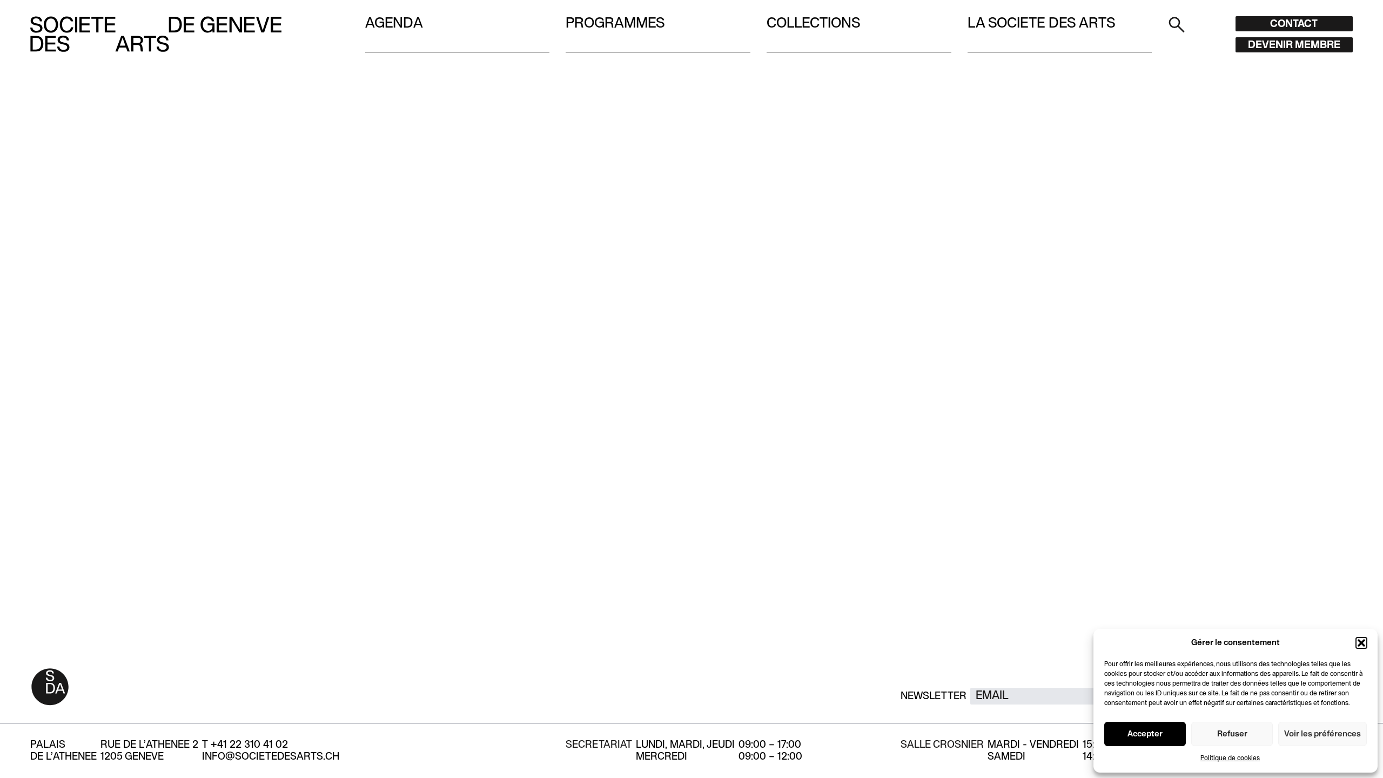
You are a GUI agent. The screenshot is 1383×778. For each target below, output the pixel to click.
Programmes (615, 23)
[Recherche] (1177, 24)
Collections (813, 23)
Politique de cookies (1230, 758)
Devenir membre (1294, 45)
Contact (1294, 24)
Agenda (394, 23)
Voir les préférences (1322, 734)
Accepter (1145, 734)
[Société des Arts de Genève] (155, 34)
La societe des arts (1041, 23)
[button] (1361, 643)
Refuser (1232, 734)
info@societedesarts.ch (270, 757)
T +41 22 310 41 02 (245, 745)
